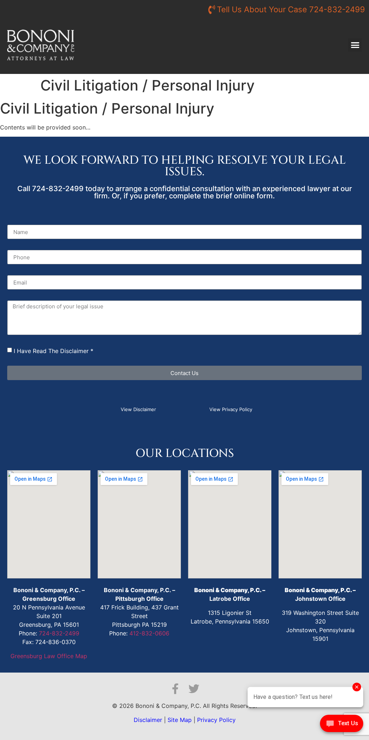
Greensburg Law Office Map (48, 656)
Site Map (180, 719)
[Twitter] (193, 688)
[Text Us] (341, 725)
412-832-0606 (149, 633)
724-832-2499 (59, 633)
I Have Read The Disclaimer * (53, 350)
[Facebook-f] (175, 688)
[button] (355, 45)
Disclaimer (148, 719)
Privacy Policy (216, 719)
